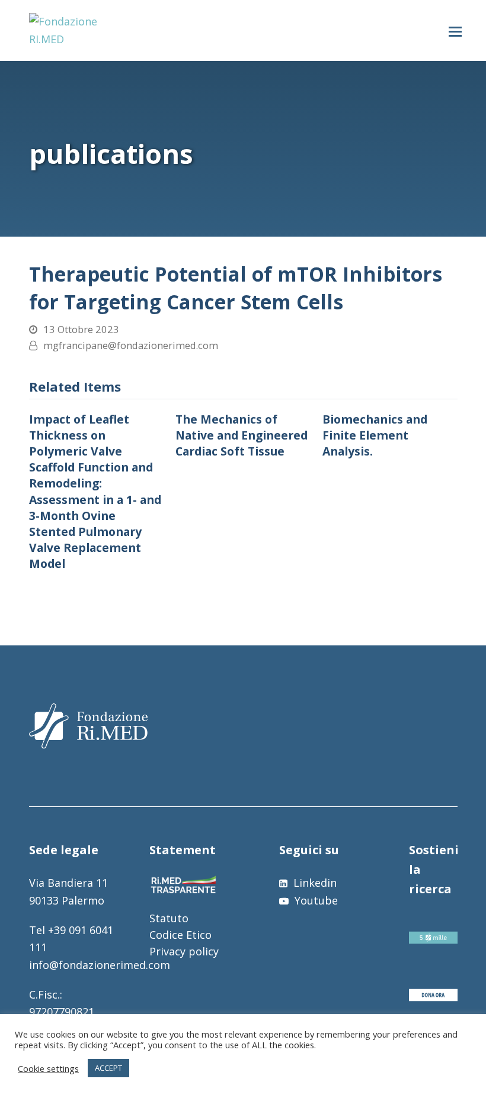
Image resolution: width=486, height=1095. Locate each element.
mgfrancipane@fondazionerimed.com (130, 345)
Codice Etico (180, 935)
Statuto (168, 918)
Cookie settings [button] (48, 1068)
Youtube (315, 900)
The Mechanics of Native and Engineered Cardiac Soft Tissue (241, 435)
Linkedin (313, 883)
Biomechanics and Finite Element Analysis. (374, 435)
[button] (455, 31)
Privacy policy (184, 951)
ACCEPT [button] (108, 1067)
